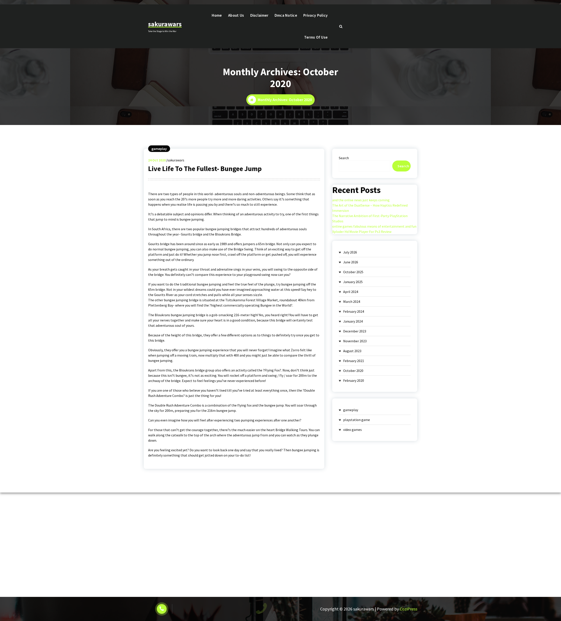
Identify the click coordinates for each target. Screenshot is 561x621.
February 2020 (353, 380)
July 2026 (350, 252)
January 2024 (353, 321)
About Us (236, 15)
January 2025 (353, 282)
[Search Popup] (341, 26)
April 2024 (350, 291)
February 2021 (353, 361)
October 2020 (353, 370)
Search (344, 158)
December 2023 (354, 331)
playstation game (356, 420)
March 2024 (351, 301)
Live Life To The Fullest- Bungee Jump (205, 168)
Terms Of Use (316, 37)
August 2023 (352, 351)
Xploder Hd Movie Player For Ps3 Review (361, 231)
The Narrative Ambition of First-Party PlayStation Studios (370, 218)
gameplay (159, 148)
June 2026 (350, 262)
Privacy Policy (315, 15)
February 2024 (353, 311)
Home (217, 15)
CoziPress (408, 609)
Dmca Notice (286, 15)
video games (352, 429)
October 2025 (353, 272)
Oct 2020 (157, 160)
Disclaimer (259, 15)
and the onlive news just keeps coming (361, 200)
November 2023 (355, 341)
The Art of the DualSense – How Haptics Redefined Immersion (370, 208)
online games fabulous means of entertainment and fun (374, 226)
